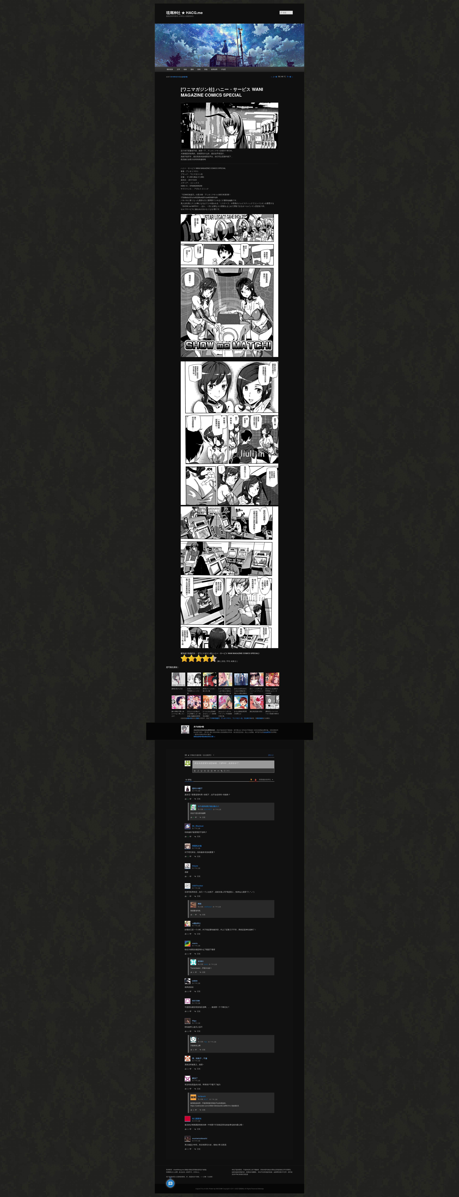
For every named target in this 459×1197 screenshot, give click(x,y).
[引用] (215, 770)
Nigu (205, 1042)
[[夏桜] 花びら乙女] (178, 686)
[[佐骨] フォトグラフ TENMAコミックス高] (194, 686)
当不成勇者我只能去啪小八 (208, 806)
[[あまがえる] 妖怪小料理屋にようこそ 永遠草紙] (272, 686)
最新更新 (170, 69)
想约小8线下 (208, 809)
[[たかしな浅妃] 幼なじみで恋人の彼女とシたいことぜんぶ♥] (225, 686)
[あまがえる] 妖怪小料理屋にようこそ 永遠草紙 (271, 691)
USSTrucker (197, 885)
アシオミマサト (226, 718)
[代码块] (218, 770)
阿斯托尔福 (197, 845)
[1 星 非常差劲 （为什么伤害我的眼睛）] (184, 658)
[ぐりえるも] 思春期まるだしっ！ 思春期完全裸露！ (209, 713)
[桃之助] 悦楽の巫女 (256, 711)
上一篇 (274, 77)
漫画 (192, 69)
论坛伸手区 (267, 732)
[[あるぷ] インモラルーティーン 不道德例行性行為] (225, 708)
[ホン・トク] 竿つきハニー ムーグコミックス (256, 691)
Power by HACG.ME (216, 1189)
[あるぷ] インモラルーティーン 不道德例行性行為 (225, 713)
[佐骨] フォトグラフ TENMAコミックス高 (193, 691)
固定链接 (260, 718)
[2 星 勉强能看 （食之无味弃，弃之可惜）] (191, 658)
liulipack (202, 1096)
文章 (178, 69)
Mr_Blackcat (198, 826)
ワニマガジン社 (237, 718)
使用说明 (214, 69)
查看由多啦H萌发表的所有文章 (204, 736)
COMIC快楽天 (215, 718)
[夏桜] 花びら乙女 (177, 689)
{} (225, 771)
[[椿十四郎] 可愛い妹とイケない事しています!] (178, 708)
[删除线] (205, 770)
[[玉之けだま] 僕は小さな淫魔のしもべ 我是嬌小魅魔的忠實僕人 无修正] (194, 708)
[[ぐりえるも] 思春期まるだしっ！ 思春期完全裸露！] (210, 708)
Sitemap (261, 1189)
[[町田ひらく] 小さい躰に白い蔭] (210, 686)
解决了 (206, 1099)
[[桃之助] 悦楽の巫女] (257, 708)
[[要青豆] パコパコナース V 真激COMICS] (272, 708)
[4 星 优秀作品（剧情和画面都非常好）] (205, 658)
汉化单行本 (247, 718)
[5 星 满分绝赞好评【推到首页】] (213, 658)
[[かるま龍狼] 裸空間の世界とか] (241, 708)
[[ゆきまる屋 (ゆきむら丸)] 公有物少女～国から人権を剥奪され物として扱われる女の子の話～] (241, 686)
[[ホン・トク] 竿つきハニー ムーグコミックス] (257, 686)
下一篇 (290, 77)
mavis (206, 964)
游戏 (198, 69)
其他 (205, 69)
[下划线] (201, 770)
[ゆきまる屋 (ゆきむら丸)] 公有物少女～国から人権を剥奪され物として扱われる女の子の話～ (240, 693)
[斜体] (198, 770)
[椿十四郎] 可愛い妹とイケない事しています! (178, 713)
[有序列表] (208, 770)
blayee (195, 865)
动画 (185, 69)
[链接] (221, 770)
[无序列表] (211, 770)
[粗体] (195, 770)
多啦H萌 (184, 77)
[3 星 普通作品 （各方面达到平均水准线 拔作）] (198, 658)
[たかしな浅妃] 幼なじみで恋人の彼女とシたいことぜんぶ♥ (225, 691)
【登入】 (270, 755)
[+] (228, 771)
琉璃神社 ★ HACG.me (184, 12)
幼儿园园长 (197, 1118)
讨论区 (223, 69)
